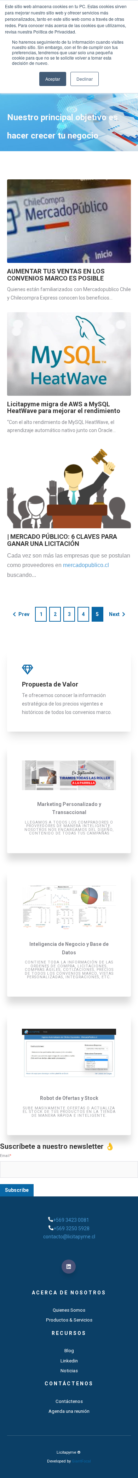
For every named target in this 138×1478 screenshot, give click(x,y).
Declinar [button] (84, 79)
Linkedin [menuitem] (69, 1360)
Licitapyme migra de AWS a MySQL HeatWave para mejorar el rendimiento (63, 407)
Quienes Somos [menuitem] (69, 1310)
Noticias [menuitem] (69, 1370)
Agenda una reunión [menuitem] (69, 1411)
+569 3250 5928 (71, 1228)
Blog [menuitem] (69, 1350)
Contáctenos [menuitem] (69, 1383)
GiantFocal (81, 1461)
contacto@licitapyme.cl (69, 1236)
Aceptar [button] (52, 79)
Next (114, 614)
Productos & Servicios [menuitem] (69, 1320)
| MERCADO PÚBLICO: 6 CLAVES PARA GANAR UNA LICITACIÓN (62, 540)
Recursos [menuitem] (69, 1333)
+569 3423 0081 (71, 1220)
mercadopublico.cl (86, 565)
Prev (23, 614)
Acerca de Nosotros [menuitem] (69, 1292)
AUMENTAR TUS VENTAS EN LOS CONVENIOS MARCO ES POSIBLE (56, 274)
